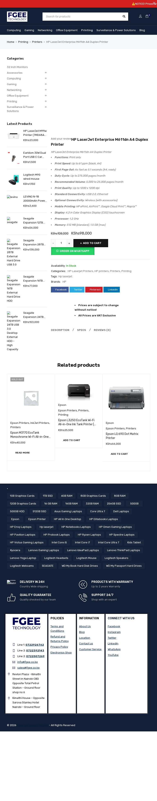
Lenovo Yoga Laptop (23, 558)
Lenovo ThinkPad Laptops (123, 550)
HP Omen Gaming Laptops (115, 526)
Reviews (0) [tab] (102, 330)
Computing (14, 30)
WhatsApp (114, 649)
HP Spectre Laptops (122, 534)
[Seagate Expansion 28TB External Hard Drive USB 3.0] (13, 253)
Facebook (114, 626)
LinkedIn (113, 643)
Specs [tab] (81, 330)
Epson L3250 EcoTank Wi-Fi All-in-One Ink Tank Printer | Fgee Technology (76, 424)
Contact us (86, 643)
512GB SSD (39, 511)
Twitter (112, 637)
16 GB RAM (50, 503)
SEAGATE (48, 565)
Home (10, 41)
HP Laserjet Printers (80, 271)
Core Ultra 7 (97, 511)
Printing (87, 30)
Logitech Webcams (22, 565)
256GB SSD (114, 503)
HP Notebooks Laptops (76, 526)
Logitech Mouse (86, 558)
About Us (85, 626)
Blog (142, 30)
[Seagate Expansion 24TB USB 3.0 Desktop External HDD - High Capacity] (13, 331)
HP (64, 281)
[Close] (154, 3)
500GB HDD (17, 511)
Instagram (114, 632)
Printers (37, 41)
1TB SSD (48, 495)
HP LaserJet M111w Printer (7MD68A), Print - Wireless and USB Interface (35, 133)
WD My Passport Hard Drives (124, 565)
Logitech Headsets (56, 558)
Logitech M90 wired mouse (31, 176)
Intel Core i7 (82, 542)
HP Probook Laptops (57, 534)
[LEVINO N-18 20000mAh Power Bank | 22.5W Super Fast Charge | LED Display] (13, 201)
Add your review (61, 138)
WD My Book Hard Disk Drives (80, 565)
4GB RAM (66, 495)
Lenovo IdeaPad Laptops (83, 550)
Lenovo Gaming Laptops (43, 550)
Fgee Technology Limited (32, 725)
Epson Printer (37, 519)
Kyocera (15, 550)
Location (84, 637)
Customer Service (90, 649)
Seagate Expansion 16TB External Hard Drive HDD (33, 279)
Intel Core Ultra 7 (108, 542)
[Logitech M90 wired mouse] (13, 179)
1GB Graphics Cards (22, 495)
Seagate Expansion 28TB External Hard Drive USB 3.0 (33, 243)
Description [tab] (60, 330)
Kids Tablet (134, 542)
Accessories (14, 72)
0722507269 (35, 656)
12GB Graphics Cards (23, 503)
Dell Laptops (121, 511)
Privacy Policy (59, 646)
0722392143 (35, 650)
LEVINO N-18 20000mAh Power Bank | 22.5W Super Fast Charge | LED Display (34, 199)
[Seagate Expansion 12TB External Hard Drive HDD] (13, 223)
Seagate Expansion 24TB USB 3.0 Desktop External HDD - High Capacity (33, 315)
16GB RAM (71, 503)
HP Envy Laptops (20, 526)
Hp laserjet (65, 276)
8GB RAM (120, 495)
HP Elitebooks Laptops (103, 519)
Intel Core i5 (59, 542)
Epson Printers (19, 422)
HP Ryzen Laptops (89, 534)
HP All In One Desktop (67, 519)
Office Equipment (66, 30)
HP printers (101, 271)
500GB (134, 503)
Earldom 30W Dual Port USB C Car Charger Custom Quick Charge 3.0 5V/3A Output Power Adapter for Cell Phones (35, 155)
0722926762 (35, 644)
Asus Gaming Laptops (68, 511)
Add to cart (92, 243)
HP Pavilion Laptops (22, 534)
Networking (45, 30)
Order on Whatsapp (74, 251)
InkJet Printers (39, 422)
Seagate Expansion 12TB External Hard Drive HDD (33, 221)
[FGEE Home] (17, 14)
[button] (71, 440)
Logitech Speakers (116, 558)
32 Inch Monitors (17, 67)
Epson (62, 404)
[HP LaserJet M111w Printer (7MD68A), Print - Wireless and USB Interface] (13, 136)
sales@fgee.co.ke (28, 667)
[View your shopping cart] (147, 16)
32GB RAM (92, 503)
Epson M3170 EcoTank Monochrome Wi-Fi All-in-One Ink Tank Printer (29, 437)
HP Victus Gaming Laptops (27, 542)
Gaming (29, 30)
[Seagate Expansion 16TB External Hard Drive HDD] (13, 289)
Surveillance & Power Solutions (116, 30)
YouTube (113, 655)
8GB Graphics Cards (93, 495)
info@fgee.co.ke (27, 661)
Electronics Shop (61, 652)
